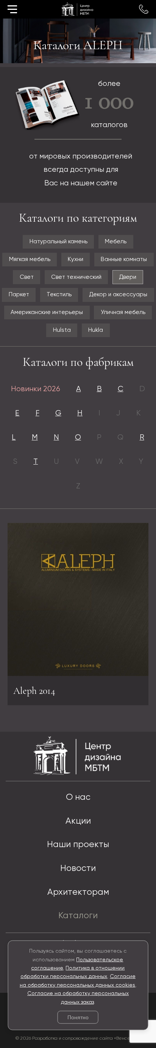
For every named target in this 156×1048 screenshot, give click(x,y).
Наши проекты (78, 844)
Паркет (19, 294)
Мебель (115, 241)
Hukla (95, 330)
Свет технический (76, 277)
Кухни (75, 259)
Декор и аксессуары (118, 294)
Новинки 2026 (35, 389)
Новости (78, 868)
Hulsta (62, 330)
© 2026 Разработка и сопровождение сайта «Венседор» (78, 1038)
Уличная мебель (123, 312)
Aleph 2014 (34, 691)
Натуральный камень (58, 241)
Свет (27, 277)
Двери (127, 277)
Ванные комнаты (124, 259)
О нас (78, 797)
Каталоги (78, 915)
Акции (78, 821)
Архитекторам (78, 892)
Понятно (78, 1017)
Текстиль (59, 294)
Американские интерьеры (47, 312)
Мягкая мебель (29, 259)
